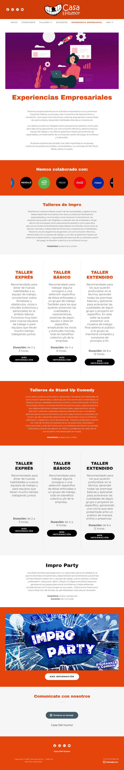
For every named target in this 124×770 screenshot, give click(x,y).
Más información (62, 358)
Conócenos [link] (28, 22)
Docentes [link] (62, 22)
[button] (45, 22)
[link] (7, 9)
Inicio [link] (14, 22)
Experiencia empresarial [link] (87, 22)
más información (24, 358)
